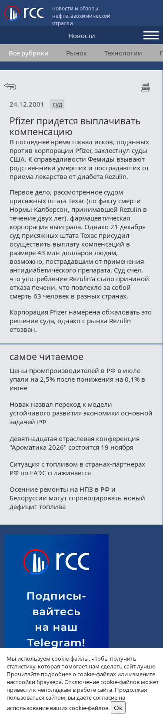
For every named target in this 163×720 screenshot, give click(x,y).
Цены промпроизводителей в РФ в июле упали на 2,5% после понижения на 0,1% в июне (77, 379)
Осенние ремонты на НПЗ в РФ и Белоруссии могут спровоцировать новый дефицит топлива (77, 498)
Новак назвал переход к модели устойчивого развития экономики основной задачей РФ (81, 413)
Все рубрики (29, 53)
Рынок (76, 53)
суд (57, 104)
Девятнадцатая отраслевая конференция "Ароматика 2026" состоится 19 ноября (75, 442)
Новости (81, 35)
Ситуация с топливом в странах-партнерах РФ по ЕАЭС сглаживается (77, 468)
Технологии (123, 53)
